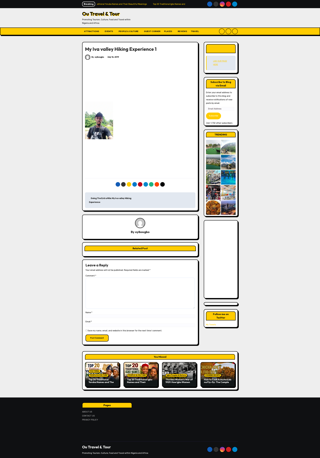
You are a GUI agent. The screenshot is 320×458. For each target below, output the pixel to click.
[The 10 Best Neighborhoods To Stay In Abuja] (228, 207)
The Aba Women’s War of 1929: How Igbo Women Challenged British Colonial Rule (179, 383)
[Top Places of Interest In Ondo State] (228, 147)
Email (89, 321)
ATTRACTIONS (92, 31)
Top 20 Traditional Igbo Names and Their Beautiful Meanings (139, 382)
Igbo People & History (176, 375)
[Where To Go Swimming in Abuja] (228, 177)
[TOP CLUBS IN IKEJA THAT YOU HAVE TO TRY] (213, 177)
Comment (91, 276)
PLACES (168, 31)
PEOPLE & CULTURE (129, 31)
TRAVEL (195, 31)
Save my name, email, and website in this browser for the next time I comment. (125, 330)
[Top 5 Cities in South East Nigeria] (213, 162)
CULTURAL (94, 371)
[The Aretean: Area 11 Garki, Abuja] (228, 192)
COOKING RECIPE (212, 375)
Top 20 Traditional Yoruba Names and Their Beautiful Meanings (101, 382)
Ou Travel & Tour (101, 14)
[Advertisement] (140, 83)
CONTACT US (88, 416)
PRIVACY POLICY (90, 420)
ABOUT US (87, 412)
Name (89, 312)
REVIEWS (182, 31)
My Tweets (211, 324)
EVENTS (109, 31)
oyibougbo (99, 57)
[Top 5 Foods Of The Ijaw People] (213, 207)
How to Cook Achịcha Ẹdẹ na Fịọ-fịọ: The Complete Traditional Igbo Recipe (217, 382)
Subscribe (213, 116)
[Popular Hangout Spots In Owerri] (213, 192)
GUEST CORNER (152, 31)
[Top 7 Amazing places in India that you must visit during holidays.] (228, 162)
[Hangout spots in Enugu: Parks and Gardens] (213, 147)
